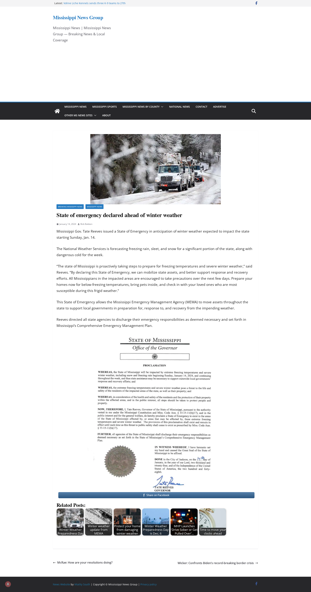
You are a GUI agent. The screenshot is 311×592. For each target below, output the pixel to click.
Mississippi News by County (141, 106)
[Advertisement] (155, 74)
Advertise (219, 106)
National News (179, 106)
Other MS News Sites (78, 115)
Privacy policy (148, 584)
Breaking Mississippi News (70, 206)
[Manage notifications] (8, 584)
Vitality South (82, 584)
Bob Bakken (86, 224)
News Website (61, 584)
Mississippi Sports (104, 106)
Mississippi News (75, 106)
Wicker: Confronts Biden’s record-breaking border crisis (216, 563)
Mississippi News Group (78, 17)
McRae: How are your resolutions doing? (84, 562)
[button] (161, 106)
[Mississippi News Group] (57, 111)
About (106, 115)
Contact (201, 106)
